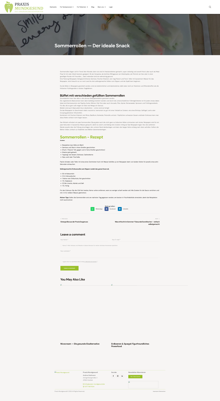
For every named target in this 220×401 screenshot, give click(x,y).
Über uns (101, 7)
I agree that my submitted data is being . (80, 261)
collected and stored (91, 261)
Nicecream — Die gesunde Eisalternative (79, 344)
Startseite (53, 7)
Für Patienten (81, 7)
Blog (92, 7)
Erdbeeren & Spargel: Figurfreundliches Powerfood (130, 345)
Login (111, 7)
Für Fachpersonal (66, 7)
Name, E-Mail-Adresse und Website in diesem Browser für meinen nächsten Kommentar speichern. (90, 245)
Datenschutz (162, 391)
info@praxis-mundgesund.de (95, 384)
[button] (97, 209)
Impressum (155, 391)
